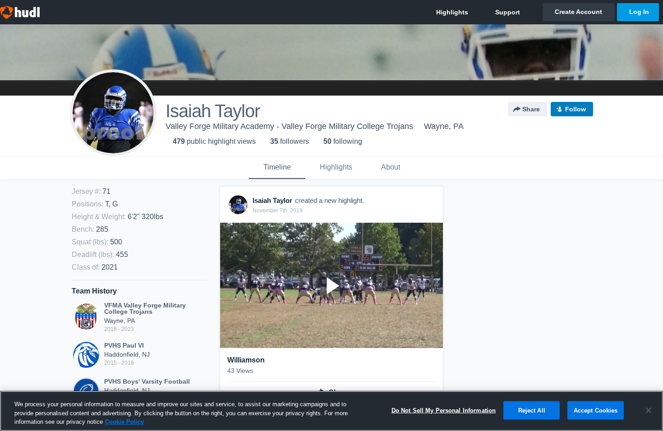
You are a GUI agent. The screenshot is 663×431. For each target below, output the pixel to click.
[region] (331, 411)
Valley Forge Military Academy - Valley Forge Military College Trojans (289, 126)
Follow (575, 109)
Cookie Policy (124, 421)
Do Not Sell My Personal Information (443, 410)
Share (531, 109)
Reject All (531, 410)
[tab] (277, 167)
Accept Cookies (596, 410)
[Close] (648, 410)
